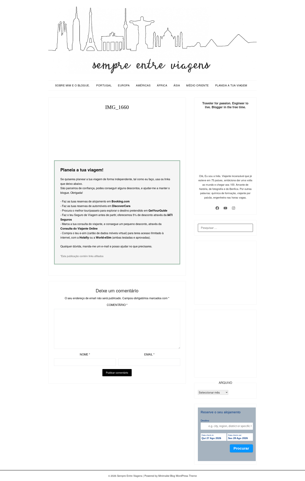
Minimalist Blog (166, 475)
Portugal (104, 85)
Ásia (177, 85)
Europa (124, 85)
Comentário (117, 305)
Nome (85, 354)
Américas (143, 85)
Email (149, 354)
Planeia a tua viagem (231, 85)
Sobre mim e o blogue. (72, 85)
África (162, 85)
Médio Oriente (197, 85)
